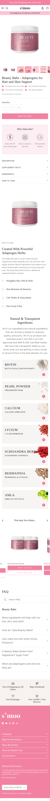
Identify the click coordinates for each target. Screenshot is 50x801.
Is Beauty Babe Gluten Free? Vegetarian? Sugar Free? (17, 653)
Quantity (6, 102)
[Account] (42, 8)
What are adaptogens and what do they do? (21, 665)
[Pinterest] (13, 723)
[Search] (8, 8)
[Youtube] (6, 723)
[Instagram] (10, 723)
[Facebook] (3, 723)
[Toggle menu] (2, 8)
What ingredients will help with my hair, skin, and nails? (21, 619)
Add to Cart (25, 116)
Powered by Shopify (24, 793)
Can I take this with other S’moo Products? (19, 640)
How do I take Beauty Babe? (17, 630)
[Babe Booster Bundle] (25, 544)
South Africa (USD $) (13, 787)
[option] (25, 40)
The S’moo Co (12, 793)
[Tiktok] (17, 723)
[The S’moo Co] (25, 8)
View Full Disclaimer (9, 778)
